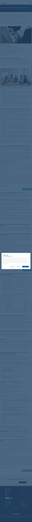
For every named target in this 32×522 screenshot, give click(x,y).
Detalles (12, 266)
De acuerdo (25, 266)
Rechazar (18, 266)
